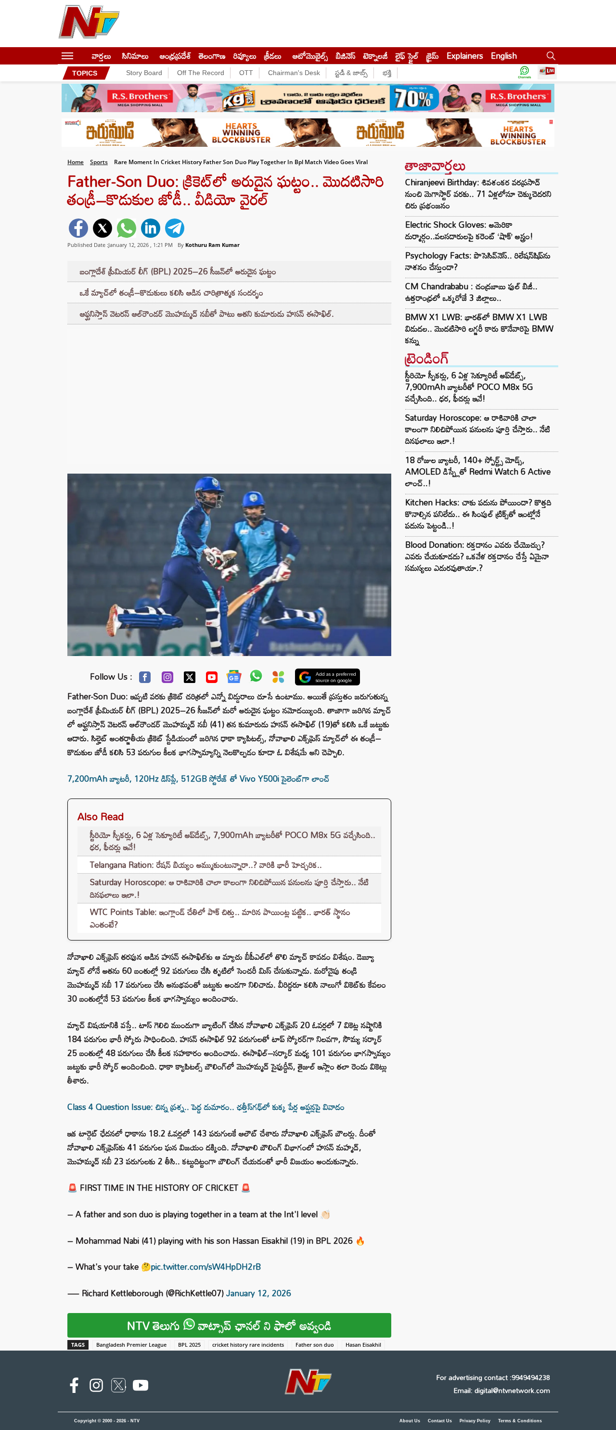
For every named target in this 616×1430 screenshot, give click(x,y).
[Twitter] (189, 679)
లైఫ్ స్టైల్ (407, 56)
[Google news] (234, 678)
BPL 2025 (189, 1344)
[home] (82, 56)
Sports (99, 162)
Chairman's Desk (294, 73)
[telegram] (174, 228)
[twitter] (102, 228)
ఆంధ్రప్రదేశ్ (175, 56)
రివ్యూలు (245, 56)
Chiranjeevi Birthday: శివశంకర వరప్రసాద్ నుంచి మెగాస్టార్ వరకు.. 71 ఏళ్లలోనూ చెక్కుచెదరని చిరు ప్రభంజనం (478, 194)
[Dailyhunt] (278, 679)
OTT (246, 73)
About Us (409, 1420)
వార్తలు (101, 56)
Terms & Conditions (520, 1420)
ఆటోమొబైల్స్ (310, 56)
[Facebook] (145, 679)
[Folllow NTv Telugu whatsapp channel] (524, 73)
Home (75, 162)
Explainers (465, 56)
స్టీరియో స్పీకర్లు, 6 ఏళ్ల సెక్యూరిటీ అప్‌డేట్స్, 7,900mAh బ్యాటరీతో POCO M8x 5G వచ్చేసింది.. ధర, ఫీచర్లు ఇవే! (232, 841)
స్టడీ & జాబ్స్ (351, 73)
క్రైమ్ (432, 56)
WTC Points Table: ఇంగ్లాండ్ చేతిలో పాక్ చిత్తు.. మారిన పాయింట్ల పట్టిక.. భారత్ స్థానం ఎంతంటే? (220, 918)
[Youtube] (212, 679)
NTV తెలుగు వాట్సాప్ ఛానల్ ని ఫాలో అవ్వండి (229, 1325)
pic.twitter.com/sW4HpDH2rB (206, 1267)
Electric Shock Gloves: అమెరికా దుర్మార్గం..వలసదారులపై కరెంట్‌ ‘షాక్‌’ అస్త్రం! (469, 230)
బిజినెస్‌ (346, 56)
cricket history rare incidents (248, 1344)
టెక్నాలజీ (375, 56)
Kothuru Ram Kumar (212, 244)
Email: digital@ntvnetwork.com (501, 1390)
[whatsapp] (126, 228)
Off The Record (200, 73)
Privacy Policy (475, 1420)
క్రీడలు (273, 56)
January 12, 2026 (258, 1293)
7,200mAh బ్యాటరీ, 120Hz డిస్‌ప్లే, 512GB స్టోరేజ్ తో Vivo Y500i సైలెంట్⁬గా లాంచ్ (198, 778)
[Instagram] (167, 679)
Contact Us (440, 1420)
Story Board (144, 73)
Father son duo (314, 1344)
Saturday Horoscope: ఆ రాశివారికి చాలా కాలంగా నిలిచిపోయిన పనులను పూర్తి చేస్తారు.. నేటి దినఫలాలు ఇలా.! (229, 888)
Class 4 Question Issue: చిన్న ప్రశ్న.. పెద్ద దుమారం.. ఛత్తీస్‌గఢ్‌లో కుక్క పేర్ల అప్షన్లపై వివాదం (206, 1107)
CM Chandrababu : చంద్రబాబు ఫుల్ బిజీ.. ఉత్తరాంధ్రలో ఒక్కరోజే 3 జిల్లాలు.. (471, 292)
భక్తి (387, 73)
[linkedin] (150, 228)
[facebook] (78, 228)
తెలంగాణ (212, 56)
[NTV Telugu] (89, 23)
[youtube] (140, 1387)
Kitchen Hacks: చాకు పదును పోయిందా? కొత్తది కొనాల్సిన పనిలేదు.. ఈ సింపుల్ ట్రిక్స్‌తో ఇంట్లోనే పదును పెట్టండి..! (478, 513)
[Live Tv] (547, 73)
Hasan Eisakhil (363, 1344)
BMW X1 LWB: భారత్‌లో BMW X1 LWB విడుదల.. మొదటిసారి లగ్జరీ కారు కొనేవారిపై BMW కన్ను (479, 328)
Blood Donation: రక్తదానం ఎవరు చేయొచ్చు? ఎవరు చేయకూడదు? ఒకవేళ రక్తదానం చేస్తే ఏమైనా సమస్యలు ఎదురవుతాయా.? (477, 556)
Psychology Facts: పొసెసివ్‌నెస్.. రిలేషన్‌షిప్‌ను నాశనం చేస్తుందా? (478, 261)
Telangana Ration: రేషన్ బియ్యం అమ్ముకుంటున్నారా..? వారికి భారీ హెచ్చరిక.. (206, 865)
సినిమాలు (135, 56)
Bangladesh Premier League (131, 1344)
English (504, 56)
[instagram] (96, 1387)
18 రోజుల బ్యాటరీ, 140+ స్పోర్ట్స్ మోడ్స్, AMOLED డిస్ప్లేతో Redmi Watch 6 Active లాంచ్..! (478, 471)
